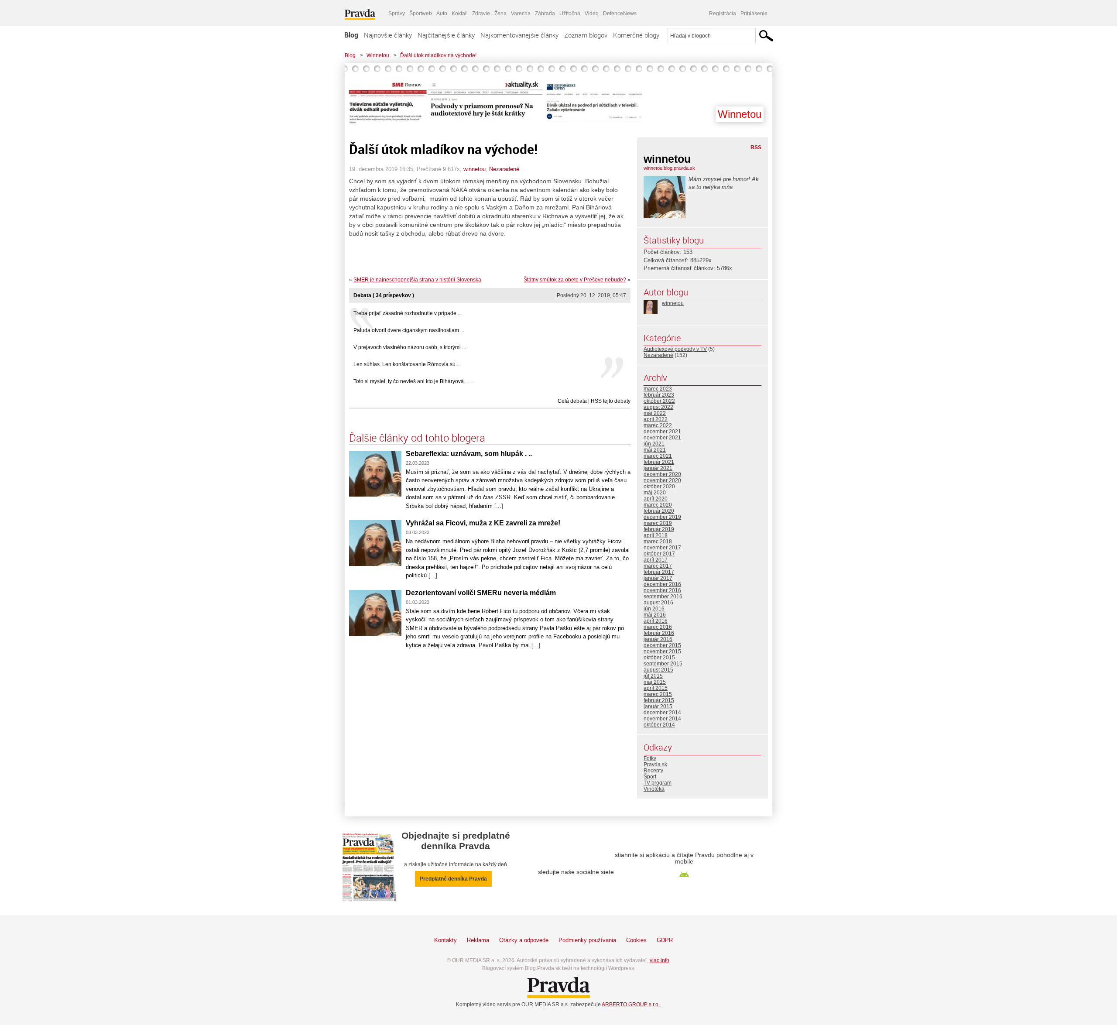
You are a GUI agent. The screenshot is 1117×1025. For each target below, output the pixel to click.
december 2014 (662, 713)
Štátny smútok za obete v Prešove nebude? (575, 280)
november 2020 (662, 480)
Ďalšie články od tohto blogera (417, 438)
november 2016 (662, 590)
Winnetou (378, 55)
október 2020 (659, 486)
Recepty (653, 771)
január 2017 (658, 578)
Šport (650, 777)
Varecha (521, 13)
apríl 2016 (656, 621)
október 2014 (659, 725)
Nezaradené (504, 169)
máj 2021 (655, 450)
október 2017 (659, 554)
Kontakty (445, 940)
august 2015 (658, 670)
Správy (396, 13)
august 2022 (658, 407)
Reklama (478, 940)
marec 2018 (658, 541)
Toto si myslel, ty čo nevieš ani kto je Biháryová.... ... (413, 381)
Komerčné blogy (636, 35)
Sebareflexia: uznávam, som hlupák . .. (469, 453)
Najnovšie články (388, 35)
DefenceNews (620, 13)
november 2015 (662, 651)
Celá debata (572, 401)
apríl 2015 (656, 688)
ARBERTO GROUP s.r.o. (631, 1004)
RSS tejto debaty (610, 401)
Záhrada (545, 13)
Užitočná (569, 13)
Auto (441, 13)
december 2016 (662, 584)
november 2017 (662, 548)
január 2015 (658, 706)
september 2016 (663, 596)
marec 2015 (658, 694)
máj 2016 (655, 615)
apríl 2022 (656, 419)
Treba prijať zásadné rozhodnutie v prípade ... (407, 313)
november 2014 (662, 719)
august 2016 (658, 603)
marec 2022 (658, 425)
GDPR (665, 940)
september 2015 (663, 664)
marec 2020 (658, 505)
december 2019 (662, 517)
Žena (500, 13)
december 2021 (662, 432)
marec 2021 (658, 456)
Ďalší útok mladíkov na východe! (438, 55)
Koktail (460, 13)
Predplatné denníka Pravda (453, 879)
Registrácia (722, 13)
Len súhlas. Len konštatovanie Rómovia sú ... (407, 364)
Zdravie (481, 13)
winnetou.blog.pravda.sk (669, 168)
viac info (659, 960)
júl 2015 (653, 676)
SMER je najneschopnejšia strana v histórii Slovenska (417, 280)
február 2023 (659, 395)
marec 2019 (658, 523)
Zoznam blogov (585, 35)
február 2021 (659, 462)
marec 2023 (658, 389)
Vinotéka (654, 789)
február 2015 (659, 700)
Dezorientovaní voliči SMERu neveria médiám (481, 592)
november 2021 (662, 438)
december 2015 (662, 645)
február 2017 (659, 572)
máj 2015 (655, 682)
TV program (658, 783)
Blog (351, 35)
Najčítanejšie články (446, 35)
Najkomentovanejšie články (519, 35)
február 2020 (659, 511)
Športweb (420, 13)
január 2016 (658, 639)
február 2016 (659, 633)
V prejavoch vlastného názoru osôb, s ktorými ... (409, 347)
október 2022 (659, 401)
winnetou (474, 169)
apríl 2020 (656, 499)
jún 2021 (654, 444)
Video (592, 13)
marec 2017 (658, 566)
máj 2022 (655, 413)
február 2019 (659, 529)
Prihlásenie (754, 13)
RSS (755, 147)
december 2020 (662, 474)
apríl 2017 (656, 560)
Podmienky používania (587, 940)
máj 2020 (655, 493)
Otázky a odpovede (523, 940)
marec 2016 (658, 627)
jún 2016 (654, 609)
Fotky (650, 758)
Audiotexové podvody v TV (675, 349)
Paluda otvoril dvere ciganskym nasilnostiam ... (408, 330)
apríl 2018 (656, 535)
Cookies (636, 940)
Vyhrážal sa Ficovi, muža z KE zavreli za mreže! (483, 523)
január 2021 (658, 468)
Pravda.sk (655, 764)
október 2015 (659, 658)
